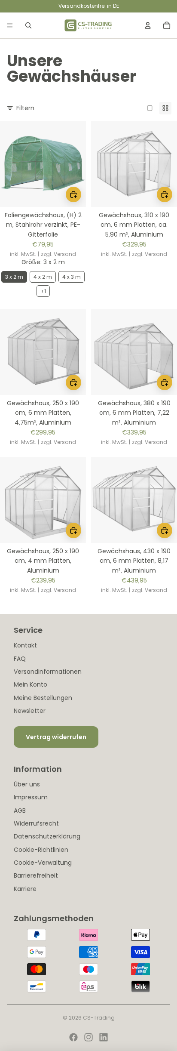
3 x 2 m (14, 276)
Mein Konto (30, 684)
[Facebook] (73, 1037)
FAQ (20, 658)
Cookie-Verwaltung (43, 862)
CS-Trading (99, 1017)
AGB (20, 810)
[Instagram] (88, 1037)
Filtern (25, 108)
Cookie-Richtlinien (41, 849)
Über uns (27, 784)
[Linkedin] (103, 1037)
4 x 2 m (43, 276)
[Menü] (10, 25)
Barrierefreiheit (36, 875)
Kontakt (25, 645)
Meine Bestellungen (43, 697)
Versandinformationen (48, 671)
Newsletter (30, 710)
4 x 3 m (71, 276)
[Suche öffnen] (28, 25)
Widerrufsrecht (36, 823)
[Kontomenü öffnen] (147, 25)
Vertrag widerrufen (56, 737)
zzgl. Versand (58, 254)
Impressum (31, 797)
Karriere (25, 889)
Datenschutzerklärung (47, 836)
